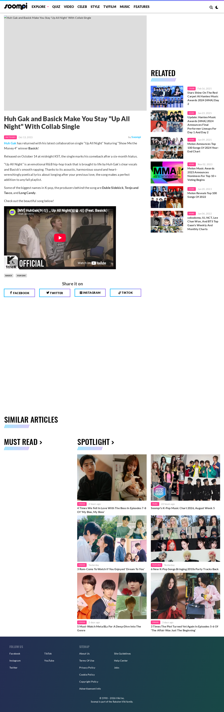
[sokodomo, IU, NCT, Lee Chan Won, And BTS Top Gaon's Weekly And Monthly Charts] (167, 222)
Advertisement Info (90, 688)
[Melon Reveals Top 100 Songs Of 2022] (167, 197)
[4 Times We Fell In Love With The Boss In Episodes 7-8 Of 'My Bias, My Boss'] (111, 477)
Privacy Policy (87, 667)
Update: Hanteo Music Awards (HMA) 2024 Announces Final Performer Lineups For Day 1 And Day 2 (201, 124)
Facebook (21, 293)
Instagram (91, 292)
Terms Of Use (86, 660)
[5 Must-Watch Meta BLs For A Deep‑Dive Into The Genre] (111, 596)
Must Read (21, 441)
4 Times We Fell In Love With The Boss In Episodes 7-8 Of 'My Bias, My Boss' (111, 509)
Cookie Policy (87, 674)
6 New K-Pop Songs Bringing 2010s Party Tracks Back (185, 569)
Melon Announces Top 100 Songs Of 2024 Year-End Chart (203, 147)
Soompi (136, 137)
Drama (82, 504)
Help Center (121, 660)
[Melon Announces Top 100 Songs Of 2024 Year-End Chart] (167, 148)
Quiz (56, 7)
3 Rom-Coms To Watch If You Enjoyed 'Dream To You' (111, 569)
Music (125, 7)
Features (141, 7)
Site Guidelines (122, 653)
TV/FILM (109, 7)
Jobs (116, 667)
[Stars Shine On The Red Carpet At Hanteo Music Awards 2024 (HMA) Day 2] (167, 97)
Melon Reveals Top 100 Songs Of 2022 (202, 195)
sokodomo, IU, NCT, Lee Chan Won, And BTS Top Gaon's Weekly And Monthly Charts (202, 223)
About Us (84, 653)
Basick (8, 275)
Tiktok (127, 292)
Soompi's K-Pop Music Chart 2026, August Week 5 (183, 508)
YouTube (49, 660)
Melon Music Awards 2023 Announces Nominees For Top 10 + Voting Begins (201, 174)
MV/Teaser (10, 137)
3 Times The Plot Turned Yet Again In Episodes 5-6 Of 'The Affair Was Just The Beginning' (184, 628)
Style (95, 7)
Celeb (82, 7)
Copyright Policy (88, 681)
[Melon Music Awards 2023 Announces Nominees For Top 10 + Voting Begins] (167, 172)
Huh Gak (10, 143)
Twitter (56, 293)
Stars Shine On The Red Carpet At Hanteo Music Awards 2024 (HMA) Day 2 (203, 98)
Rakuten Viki (119, 701)
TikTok (48, 653)
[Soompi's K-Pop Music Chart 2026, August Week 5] (185, 477)
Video (69, 7)
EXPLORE (39, 7)
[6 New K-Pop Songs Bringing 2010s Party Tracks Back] (185, 538)
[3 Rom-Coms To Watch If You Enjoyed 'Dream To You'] (111, 538)
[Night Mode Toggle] (217, 7)
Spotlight (93, 441)
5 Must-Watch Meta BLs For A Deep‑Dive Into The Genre (109, 628)
